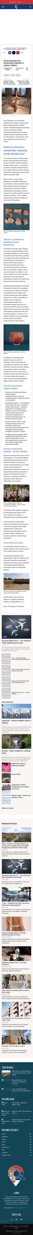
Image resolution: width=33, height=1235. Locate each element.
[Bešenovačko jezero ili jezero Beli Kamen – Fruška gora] (6, 1122)
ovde (22, 602)
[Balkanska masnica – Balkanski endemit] (6, 767)
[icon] (4, 48)
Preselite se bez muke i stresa (13, 1046)
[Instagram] (16, 1219)
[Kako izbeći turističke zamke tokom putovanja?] (16, 981)
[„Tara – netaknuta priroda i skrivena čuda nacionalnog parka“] (6, 658)
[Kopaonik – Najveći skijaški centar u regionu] (16, 711)
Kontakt (19, 2)
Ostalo (12, 75)
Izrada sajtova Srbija (16, 1233)
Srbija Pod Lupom (8, 68)
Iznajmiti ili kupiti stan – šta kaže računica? (14, 963)
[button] (3, 6)
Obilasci (14, 48)
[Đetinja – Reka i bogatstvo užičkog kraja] (16, 741)
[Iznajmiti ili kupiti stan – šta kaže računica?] (6, 693)
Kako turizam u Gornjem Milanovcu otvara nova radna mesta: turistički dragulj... (21, 1072)
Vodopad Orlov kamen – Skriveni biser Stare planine (10, 82)
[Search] (30, 6)
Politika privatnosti (13, 1226)
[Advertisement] (16, 26)
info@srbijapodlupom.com (21, 1208)
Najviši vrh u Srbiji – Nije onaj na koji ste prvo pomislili (23, 82)
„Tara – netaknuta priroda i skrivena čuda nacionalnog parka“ (21, 658)
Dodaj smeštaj (12, 2)
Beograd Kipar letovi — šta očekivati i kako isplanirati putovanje (16, 642)
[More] (22, 52)
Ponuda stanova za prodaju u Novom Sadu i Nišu (16, 1019)
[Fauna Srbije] (6, 778)
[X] (14, 52)
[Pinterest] (18, 52)
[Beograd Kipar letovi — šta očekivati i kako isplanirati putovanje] (16, 627)
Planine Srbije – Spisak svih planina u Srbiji (21, 796)
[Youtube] (21, 1219)
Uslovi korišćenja (24, 1226)
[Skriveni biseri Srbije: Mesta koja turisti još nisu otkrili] (6, 670)
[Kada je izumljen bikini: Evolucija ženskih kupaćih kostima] (6, 681)
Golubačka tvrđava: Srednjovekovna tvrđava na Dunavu (20, 787)
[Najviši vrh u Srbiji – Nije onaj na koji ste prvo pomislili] (6, 1113)
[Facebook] (10, 52)
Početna (5, 1226)
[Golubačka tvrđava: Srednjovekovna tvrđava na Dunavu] (6, 789)
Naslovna (8, 48)
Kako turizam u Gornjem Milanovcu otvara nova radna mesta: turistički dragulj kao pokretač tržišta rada (15, 846)
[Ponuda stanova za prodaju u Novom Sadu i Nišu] (16, 1009)
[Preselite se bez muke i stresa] (16, 1037)
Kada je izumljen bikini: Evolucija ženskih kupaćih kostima (14, 934)
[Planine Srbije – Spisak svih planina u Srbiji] (6, 799)
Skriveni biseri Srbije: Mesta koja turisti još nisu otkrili (21, 670)
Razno (18, 75)
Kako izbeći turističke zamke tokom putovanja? (15, 991)
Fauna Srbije (16, 774)
